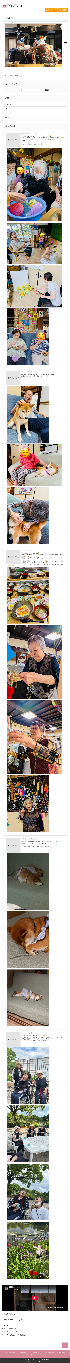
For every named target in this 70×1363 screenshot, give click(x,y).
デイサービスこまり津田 (34, 1352)
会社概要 (63, 10)
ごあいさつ (4, 1352)
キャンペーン (9, 113)
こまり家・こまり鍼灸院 (48, 1352)
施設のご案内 (12, 1352)
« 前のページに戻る (11, 76)
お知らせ (7, 104)
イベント (7, 109)
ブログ (6, 117)
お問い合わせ (51, 10)
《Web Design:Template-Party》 (35, 1361)
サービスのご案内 (22, 1352)
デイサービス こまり (32, 1359)
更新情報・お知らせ (61, 1352)
